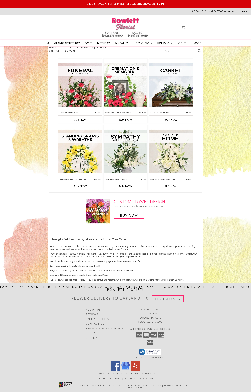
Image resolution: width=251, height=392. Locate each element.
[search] (199, 50)
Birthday (103, 43)
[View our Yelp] (135, 369)
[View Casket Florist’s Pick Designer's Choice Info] (171, 85)
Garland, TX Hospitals (142, 373)
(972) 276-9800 (240, 11)
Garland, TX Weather (110, 378)
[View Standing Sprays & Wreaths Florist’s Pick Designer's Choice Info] (80, 151)
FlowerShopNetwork (128, 385)
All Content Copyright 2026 (97, 385)
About (181, 43)
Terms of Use (135, 387)
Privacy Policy (152, 385)
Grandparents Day (67, 43)
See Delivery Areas (168, 298)
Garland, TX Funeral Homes (111, 373)
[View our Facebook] (115, 369)
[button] (185, 27)
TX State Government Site (138, 378)
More (197, 43)
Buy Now (80, 120)
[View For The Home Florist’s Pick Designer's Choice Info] (171, 151)
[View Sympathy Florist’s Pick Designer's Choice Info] (125, 151)
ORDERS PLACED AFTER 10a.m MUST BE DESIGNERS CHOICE (125, 3)
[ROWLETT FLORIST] (125, 26)
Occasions (143, 43)
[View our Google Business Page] (125, 369)
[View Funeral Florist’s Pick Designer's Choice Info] (80, 85)
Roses (88, 43)
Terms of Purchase (176, 385)
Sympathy (121, 43)
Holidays (163, 43)
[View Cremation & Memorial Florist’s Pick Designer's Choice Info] (125, 85)
